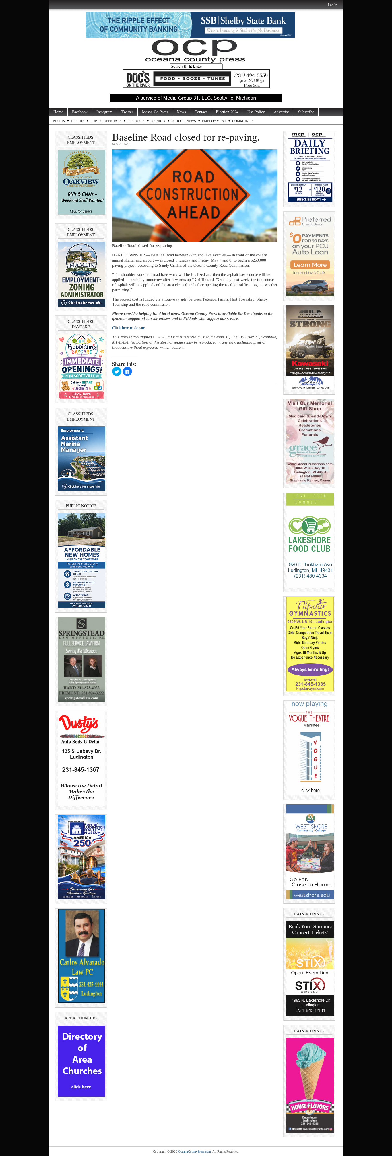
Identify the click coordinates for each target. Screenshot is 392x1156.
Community (243, 121)
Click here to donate (128, 328)
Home (58, 112)
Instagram (104, 112)
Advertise (281, 112)
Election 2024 (227, 112)
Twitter (127, 112)
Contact (201, 112)
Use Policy (256, 112)
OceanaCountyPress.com (194, 1151)
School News (183, 121)
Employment (214, 121)
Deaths (77, 121)
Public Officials (105, 121)
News (181, 112)
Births (59, 121)
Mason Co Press (155, 112)
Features (136, 121)
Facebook (80, 112)
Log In (332, 5)
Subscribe (306, 112)
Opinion (158, 121)
